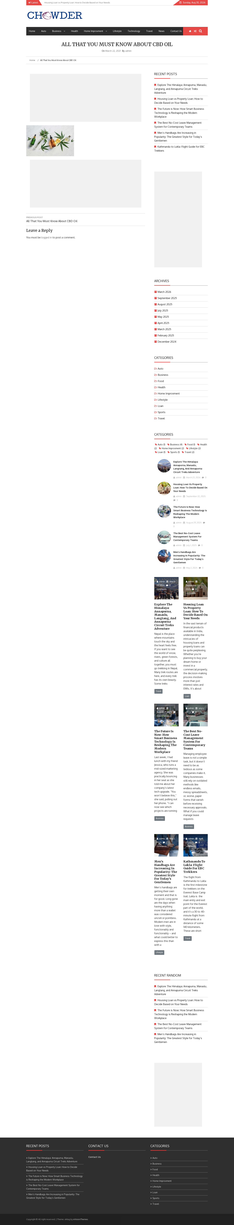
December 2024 (167, 341)
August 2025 (165, 304)
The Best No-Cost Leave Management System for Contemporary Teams (187, 536)
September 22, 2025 (196, 496)
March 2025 (164, 329)
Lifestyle (117, 31)
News (161, 31)
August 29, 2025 (194, 522)
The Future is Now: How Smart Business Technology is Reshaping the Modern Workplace (179, 112)
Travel (149, 31)
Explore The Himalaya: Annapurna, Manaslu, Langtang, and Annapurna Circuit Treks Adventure (180, 88)
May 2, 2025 (191, 567)
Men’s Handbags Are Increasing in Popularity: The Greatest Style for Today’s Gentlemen (178, 136)
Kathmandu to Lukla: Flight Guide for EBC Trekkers (194, 867)
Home (32, 31)
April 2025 (163, 323)
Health (74, 31)
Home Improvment (93, 31)
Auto (43, 31)
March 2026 (164, 291)
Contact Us (176, 31)
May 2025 (163, 316)
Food (161, 381)
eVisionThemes (80, 1219)
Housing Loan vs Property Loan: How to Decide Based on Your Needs (190, 487)
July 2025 (163, 310)
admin (128, 50)
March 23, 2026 (193, 477)
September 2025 (167, 298)
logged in (46, 237)
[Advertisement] (85, 98)
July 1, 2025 (191, 545)
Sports (161, 412)
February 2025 (166, 335)
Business (56, 31)
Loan (160, 406)
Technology (134, 31)
